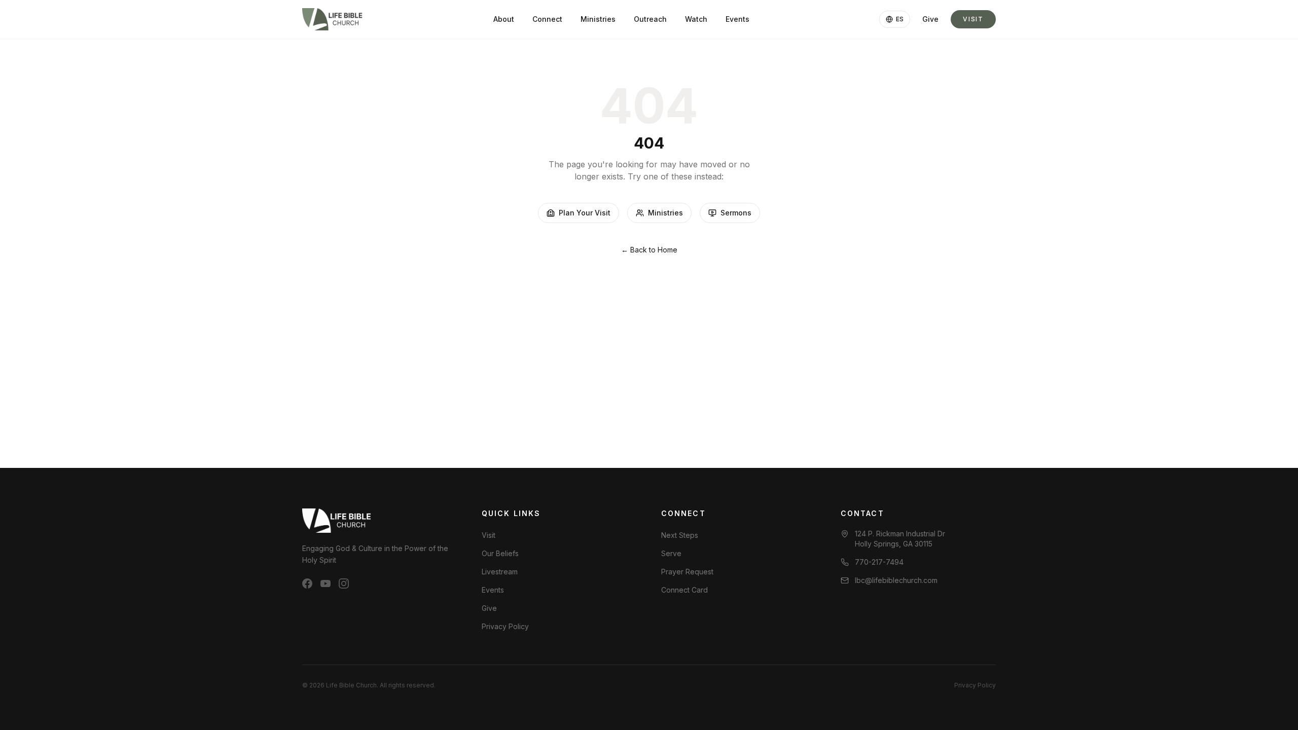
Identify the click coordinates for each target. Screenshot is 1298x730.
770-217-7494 (879, 562)
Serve (671, 553)
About (503, 19)
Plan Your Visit (584, 212)
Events (737, 19)
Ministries (598, 19)
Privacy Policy (505, 626)
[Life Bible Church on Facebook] (307, 583)
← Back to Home (649, 249)
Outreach (650, 19)
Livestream (500, 571)
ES (900, 19)
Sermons (735, 212)
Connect (547, 19)
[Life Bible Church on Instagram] (344, 583)
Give (930, 19)
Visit (973, 19)
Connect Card (684, 590)
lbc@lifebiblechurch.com (896, 580)
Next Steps (679, 535)
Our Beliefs (500, 553)
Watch (696, 19)
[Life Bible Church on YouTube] (325, 583)
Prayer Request (687, 571)
